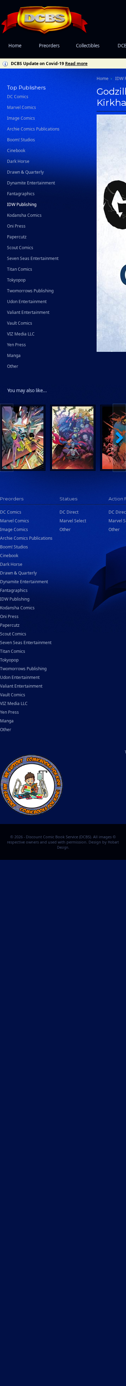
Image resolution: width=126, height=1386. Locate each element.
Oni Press (16, 226)
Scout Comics (20, 248)
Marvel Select (72, 521)
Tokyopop (16, 280)
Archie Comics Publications (33, 129)
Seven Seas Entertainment (32, 258)
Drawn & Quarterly (25, 172)
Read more (76, 63)
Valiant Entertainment (28, 312)
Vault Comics (19, 323)
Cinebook (16, 150)
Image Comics (21, 118)
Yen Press (16, 345)
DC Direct (68, 512)
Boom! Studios (21, 140)
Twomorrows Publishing (30, 291)
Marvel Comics (21, 107)
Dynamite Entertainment (31, 183)
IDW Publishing (21, 204)
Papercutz (17, 237)
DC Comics (17, 97)
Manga (14, 355)
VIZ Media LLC (21, 334)
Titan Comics (19, 269)
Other (12, 366)
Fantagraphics (21, 194)
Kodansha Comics (24, 215)
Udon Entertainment (27, 301)
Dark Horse (18, 161)
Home (14, 45)
